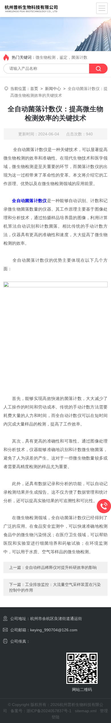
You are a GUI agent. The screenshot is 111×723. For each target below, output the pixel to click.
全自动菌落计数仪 (29, 200)
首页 (34, 88)
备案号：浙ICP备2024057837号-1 (41, 711)
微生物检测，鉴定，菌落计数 (61, 57)
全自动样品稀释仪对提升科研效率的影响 (61, 567)
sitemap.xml (85, 711)
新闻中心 (53, 88)
